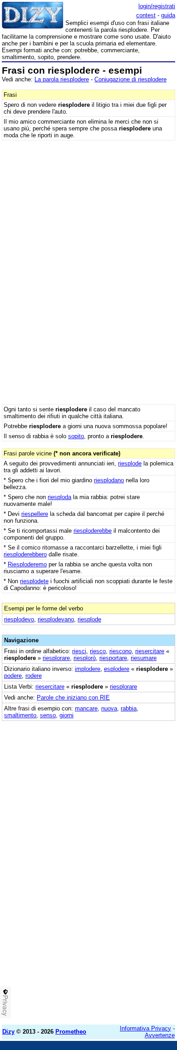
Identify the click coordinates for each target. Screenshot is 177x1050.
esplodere (116, 668)
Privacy (5, 1005)
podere (13, 675)
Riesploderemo (27, 564)
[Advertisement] (88, 929)
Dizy (8, 1031)
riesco (98, 651)
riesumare (144, 658)
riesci (79, 651)
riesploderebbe (93, 530)
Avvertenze (160, 1035)
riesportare (113, 658)
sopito (76, 436)
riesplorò (85, 658)
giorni (66, 715)
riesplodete (34, 581)
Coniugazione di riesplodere (130, 79)
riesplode (130, 463)
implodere (87, 668)
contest (146, 15)
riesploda (59, 497)
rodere (33, 675)
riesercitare (149, 651)
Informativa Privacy (145, 1028)
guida (168, 15)
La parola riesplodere (61, 79)
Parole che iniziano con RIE (73, 697)
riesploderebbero (25, 554)
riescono (120, 651)
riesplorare (56, 658)
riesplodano (109, 480)
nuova (109, 708)
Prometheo (70, 1031)
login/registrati (156, 6)
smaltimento (20, 715)
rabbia (129, 708)
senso (48, 715)
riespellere (34, 513)
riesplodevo (19, 619)
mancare (86, 708)
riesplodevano (56, 619)
